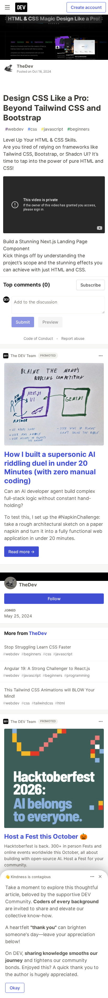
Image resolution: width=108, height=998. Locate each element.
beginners (78, 129)
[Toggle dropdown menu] (100, 356)
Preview (50, 322)
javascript (52, 129)
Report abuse (72, 338)
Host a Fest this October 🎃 (46, 836)
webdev (14, 129)
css (32, 129)
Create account (86, 7)
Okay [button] (15, 987)
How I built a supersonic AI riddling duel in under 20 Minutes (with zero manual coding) (50, 467)
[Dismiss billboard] (100, 876)
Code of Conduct (38, 338)
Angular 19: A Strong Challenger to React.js (46, 672)
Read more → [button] (21, 551)
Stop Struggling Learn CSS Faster (37, 650)
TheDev (25, 66)
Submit (23, 322)
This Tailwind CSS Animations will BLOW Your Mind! (49, 696)
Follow (54, 598)
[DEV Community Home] (21, 7)
